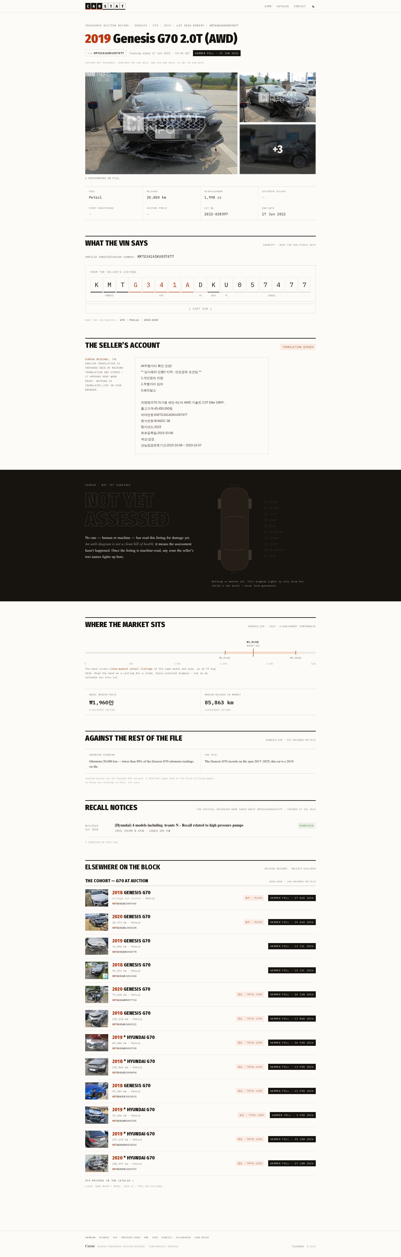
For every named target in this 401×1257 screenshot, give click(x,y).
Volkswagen (183, 1237)
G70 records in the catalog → (109, 1180)
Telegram (298, 1246)
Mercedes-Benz (130, 1237)
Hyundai (104, 1237)
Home (268, 6)
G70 (155, 25)
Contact (300, 6)
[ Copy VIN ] (200, 308)
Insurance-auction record (107, 25)
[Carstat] (105, 6)
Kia (115, 1237)
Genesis (141, 25)
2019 (167, 25)
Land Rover (201, 1237)
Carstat (90, 1246)
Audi (155, 1237)
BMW (146, 1237)
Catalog (283, 6)
